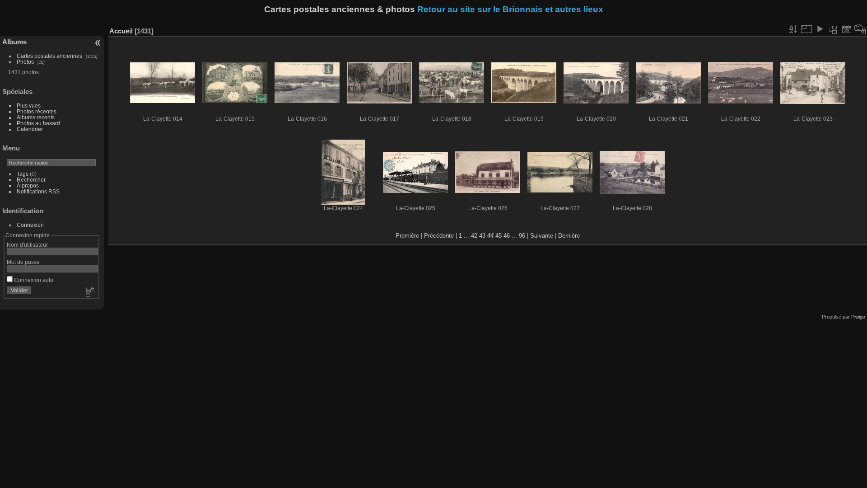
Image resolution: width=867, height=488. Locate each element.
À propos (28, 185)
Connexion (30, 225)
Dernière (569, 235)
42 (474, 235)
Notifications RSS (38, 191)
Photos (25, 62)
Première (407, 235)
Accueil (121, 31)
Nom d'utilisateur (27, 245)
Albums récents (36, 117)
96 (522, 235)
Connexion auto (33, 280)
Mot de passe (23, 262)
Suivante (541, 235)
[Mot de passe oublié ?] (89, 292)
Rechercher (31, 180)
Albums (14, 42)
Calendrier (30, 129)
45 (498, 235)
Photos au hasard (38, 123)
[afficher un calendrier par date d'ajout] (847, 29)
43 (482, 235)
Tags (22, 174)
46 (506, 235)
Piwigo (858, 316)
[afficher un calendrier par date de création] (860, 29)
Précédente (439, 235)
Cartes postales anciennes (49, 56)
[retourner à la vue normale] (833, 29)
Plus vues (29, 105)
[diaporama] (819, 29)
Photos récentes (36, 111)
